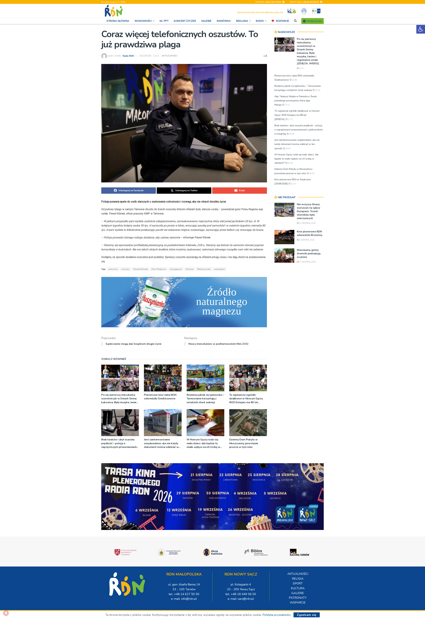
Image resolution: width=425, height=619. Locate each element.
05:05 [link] (290, 163)
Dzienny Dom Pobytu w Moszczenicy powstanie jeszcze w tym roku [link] (243, 443)
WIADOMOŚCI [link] (143, 21)
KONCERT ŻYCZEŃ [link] (185, 21)
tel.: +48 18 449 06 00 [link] (240, 594)
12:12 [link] (287, 105)
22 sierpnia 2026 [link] (307, 223)
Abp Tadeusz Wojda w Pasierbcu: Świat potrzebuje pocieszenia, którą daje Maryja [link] (295, 100)
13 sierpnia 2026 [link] (307, 262)
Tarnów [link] (190, 269)
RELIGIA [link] (297, 579)
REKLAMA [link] (242, 21)
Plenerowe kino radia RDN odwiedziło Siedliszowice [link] (160, 396)
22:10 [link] (293, 184)
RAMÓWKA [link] (224, 21)
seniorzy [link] (113, 269)
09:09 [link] (291, 134)
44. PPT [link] (164, 21)
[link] (420, 29)
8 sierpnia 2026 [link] (306, 240)
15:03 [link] (317, 90)
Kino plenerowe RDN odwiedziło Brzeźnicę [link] (309, 233)
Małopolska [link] (204, 269)
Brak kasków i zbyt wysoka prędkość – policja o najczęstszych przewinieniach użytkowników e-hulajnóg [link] (119, 443)
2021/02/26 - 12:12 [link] (149, 55)
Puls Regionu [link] (159, 269)
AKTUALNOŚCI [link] (169, 55)
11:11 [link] (290, 119)
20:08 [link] (294, 80)
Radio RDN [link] (128, 55)
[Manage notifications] (6, 613)
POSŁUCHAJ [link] (314, 21)
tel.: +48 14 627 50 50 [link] (184, 594)
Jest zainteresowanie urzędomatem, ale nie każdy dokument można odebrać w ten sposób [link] (161, 443)
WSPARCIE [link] (282, 21)
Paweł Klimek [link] (140, 269)
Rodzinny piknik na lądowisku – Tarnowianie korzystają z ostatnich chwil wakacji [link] (205, 398)
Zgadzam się (306, 615)
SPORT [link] (298, 583)
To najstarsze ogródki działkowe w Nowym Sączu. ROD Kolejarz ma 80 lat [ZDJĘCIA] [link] (246, 398)
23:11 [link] (301, 68)
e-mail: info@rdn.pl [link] (184, 599)
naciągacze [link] (176, 269)
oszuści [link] (125, 269)
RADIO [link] (260, 21)
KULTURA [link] (298, 588)
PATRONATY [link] (298, 598)
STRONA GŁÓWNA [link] (117, 21)
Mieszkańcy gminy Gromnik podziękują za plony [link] (308, 253)
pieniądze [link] (219, 269)
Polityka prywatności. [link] (276, 615)
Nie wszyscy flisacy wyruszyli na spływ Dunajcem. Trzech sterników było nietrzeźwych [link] (308, 211)
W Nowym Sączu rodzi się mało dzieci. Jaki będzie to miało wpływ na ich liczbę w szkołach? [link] (203, 443)
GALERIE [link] (206, 21)
